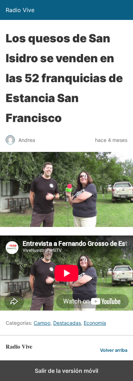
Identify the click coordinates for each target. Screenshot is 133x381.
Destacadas (67, 323)
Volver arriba (113, 350)
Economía (95, 323)
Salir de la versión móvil (66, 370)
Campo (42, 323)
